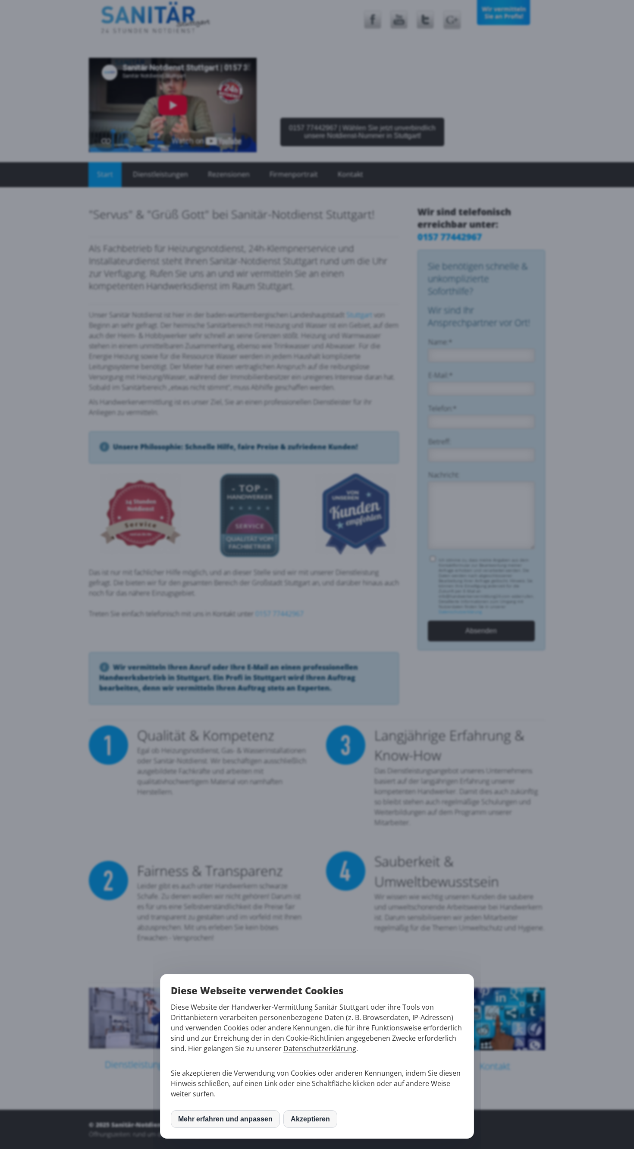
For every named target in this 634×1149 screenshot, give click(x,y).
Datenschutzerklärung (319, 1048)
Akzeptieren (310, 1119)
